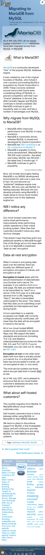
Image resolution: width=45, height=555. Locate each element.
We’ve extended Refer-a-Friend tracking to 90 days (8, 473)
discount (39, 479)
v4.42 (33, 527)
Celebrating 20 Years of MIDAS (25, 550)
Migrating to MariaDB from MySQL (21, 13)
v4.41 (28, 527)
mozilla (30, 502)
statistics (40, 514)
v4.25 (30, 524)
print (34, 507)
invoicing (32, 496)
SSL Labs (11, 349)
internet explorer (35, 488)
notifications (32, 504)
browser (32, 471)
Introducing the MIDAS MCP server (19, 549)
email (29, 481)
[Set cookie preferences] (4, 550)
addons (31, 468)
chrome (30, 474)
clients (41, 474)
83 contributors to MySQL (20, 147)
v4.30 (41, 524)
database (16, 442)
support (29, 517)
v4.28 (36, 524)
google (40, 484)
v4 (37, 519)
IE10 (28, 487)
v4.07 (41, 519)
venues (37, 527)
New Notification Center (28, 453)
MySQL (7, 48)
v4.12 (33, 521)
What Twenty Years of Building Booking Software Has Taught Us (8, 485)
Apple (41, 469)
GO (20, 473)
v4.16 (41, 521)
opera (40, 504)
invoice (30, 492)
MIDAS (25, 43)
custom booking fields (35, 477)
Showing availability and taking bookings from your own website (9, 523)
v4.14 (37, 521)
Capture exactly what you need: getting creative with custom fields (9, 535)
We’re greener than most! (17, 449)
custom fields (31, 479)
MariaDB (18, 48)
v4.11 (28, 521)
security (31, 514)
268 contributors (29, 144)
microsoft (32, 499)
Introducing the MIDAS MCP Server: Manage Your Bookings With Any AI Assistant (9, 499)
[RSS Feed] (3, 462)
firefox (30, 484)
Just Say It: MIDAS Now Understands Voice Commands (7, 512)
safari (41, 512)
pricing (29, 507)
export (41, 482)
